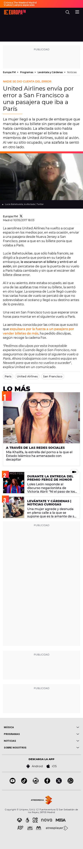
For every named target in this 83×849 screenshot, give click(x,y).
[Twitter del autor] (21, 216)
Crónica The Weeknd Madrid (20, 2)
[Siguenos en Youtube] (12, 782)
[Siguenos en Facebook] (47, 782)
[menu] (77, 11)
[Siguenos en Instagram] (36, 782)
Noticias (72, 72)
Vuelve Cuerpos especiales (19, 4)
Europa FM (9, 72)
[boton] (60, 727)
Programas (27, 72)
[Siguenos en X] (59, 782)
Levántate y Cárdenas (50, 72)
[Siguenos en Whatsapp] (70, 782)
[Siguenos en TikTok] (24, 782)
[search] (67, 12)
